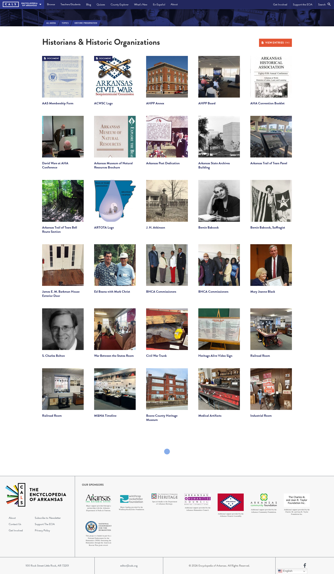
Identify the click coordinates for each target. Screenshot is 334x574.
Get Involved (280, 4)
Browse (51, 4)
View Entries (277, 43)
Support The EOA (45, 524)
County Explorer (120, 4)
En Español (159, 4)
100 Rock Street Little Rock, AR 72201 (47, 566)
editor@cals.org (128, 566)
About (174, 4)
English (287, 570)
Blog (88, 4)
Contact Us (15, 524)
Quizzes (101, 4)
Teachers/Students (71, 4)
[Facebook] (304, 565)
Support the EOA (302, 4)
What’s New (140, 4)
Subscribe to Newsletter (48, 518)
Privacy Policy (42, 530)
